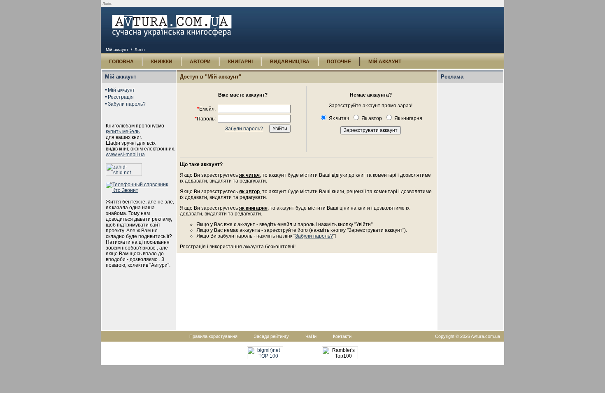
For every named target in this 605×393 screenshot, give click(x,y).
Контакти (342, 336)
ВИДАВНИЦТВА (289, 62)
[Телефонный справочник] (141, 190)
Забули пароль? (127, 104)
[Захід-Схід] (124, 174)
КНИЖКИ (161, 62)
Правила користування (213, 336)
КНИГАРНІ (240, 62)
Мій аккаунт (117, 49)
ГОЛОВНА (121, 62)
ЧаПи (310, 336)
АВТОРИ (200, 62)
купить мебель (123, 131)
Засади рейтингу (271, 336)
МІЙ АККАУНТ (384, 62)
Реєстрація (121, 97)
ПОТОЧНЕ (339, 62)
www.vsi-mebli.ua (125, 154)
